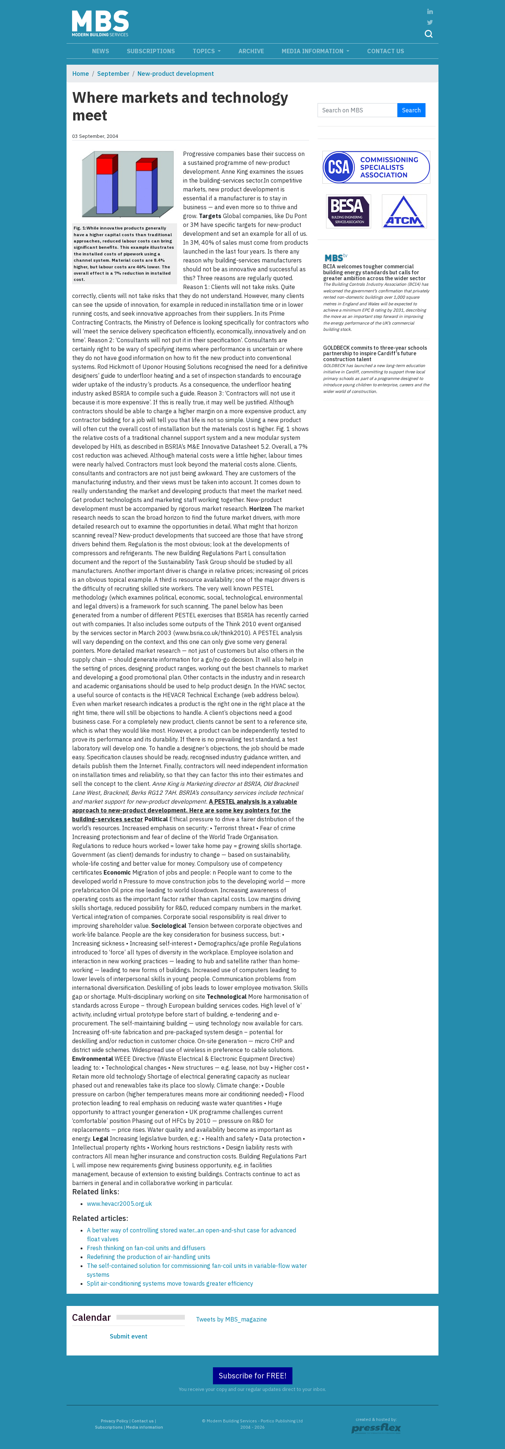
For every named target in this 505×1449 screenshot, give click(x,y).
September (113, 73)
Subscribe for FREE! (253, 1376)
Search (411, 110)
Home (80, 73)
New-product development (176, 73)
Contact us (385, 51)
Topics (204, 51)
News (100, 51)
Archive (251, 51)
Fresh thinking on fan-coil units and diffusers (146, 1248)
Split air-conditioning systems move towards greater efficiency (170, 1283)
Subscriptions (151, 51)
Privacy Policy (114, 1420)
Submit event (129, 1336)
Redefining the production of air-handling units (148, 1256)
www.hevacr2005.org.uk (119, 1203)
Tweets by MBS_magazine (231, 1319)
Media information (313, 51)
